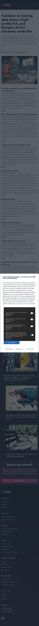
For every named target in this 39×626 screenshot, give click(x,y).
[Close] (35, 277)
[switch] (32, 313)
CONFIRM (11, 342)
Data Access (19, 349)
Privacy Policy (30, 349)
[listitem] (19, 309)
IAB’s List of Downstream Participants (21, 303)
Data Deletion (9, 349)
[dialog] (19, 313)
